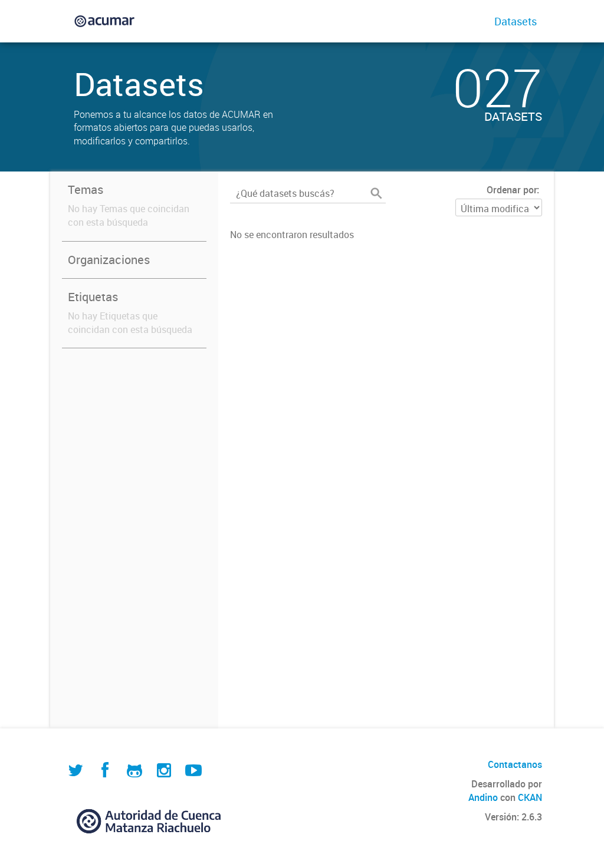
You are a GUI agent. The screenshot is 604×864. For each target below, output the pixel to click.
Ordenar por (512, 190)
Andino (483, 797)
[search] (376, 193)
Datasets (515, 21)
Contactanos (515, 764)
